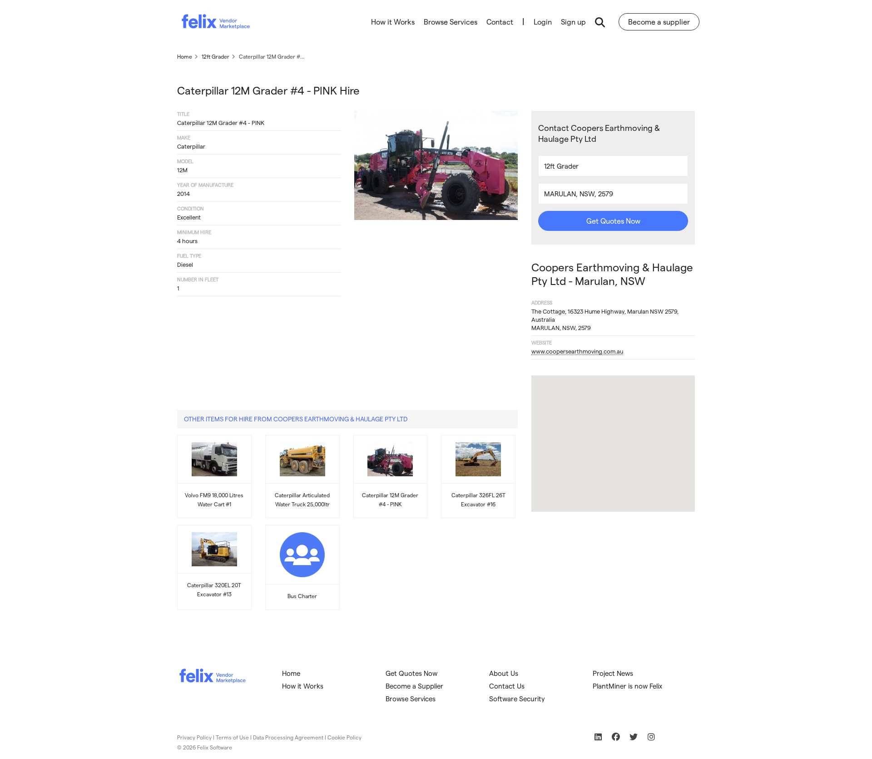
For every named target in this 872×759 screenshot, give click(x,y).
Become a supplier (659, 21)
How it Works (393, 21)
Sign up (573, 21)
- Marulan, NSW (612, 273)
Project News (613, 673)
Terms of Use (232, 737)
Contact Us (507, 686)
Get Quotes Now (613, 220)
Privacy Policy (194, 737)
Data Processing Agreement (288, 737)
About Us (503, 673)
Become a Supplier (414, 686)
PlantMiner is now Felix (627, 686)
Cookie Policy (344, 737)
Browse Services (450, 21)
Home (291, 673)
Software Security (517, 698)
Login (543, 21)
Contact (499, 21)
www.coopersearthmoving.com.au (577, 351)
